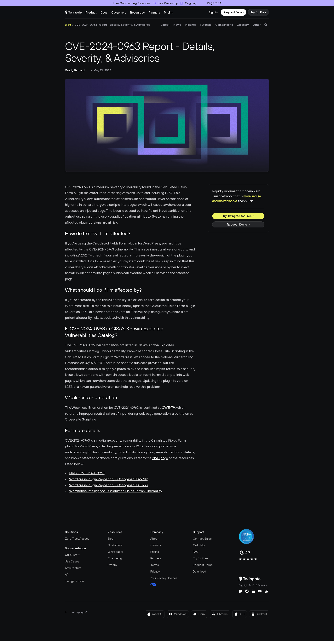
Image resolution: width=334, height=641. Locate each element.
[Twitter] (240, 591)
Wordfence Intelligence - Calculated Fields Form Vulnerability (115, 491)
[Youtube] (260, 591)
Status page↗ (78, 612)
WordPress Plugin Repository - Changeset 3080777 (108, 485)
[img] (73, 12)
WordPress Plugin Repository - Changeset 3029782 (108, 479)
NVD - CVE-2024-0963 (87, 473)
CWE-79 (168, 407)
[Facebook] (247, 591)
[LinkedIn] (253, 591)
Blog (68, 24)
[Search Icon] (265, 24)
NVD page (160, 458)
